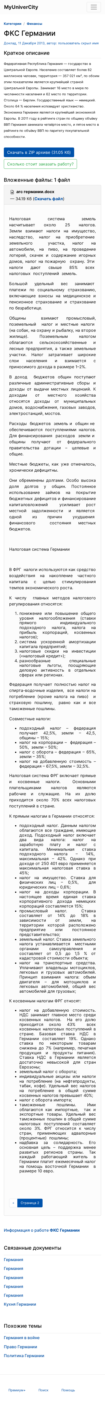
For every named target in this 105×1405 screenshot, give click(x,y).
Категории (12, 24)
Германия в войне (22, 1337)
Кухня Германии (20, 1304)
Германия (13, 1259)
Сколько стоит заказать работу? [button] (40, 164)
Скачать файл (48, 198)
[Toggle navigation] (94, 7)
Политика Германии (24, 1355)
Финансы (34, 24)
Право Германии (20, 1346)
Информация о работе (42, 1230)
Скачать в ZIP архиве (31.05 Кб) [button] (39, 152)
